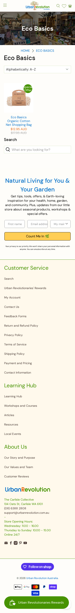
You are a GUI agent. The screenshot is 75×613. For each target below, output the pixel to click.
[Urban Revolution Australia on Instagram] (16, 544)
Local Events (12, 434)
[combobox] (59, 224)
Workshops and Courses (20, 406)
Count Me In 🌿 (37, 236)
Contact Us (11, 307)
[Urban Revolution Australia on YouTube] (25, 544)
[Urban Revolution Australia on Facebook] (11, 544)
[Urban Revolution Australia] (37, 6)
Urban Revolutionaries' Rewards (25, 288)
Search (9, 279)
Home (25, 50)
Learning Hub (13, 396)
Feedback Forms (15, 316)
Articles (9, 415)
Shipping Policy (14, 354)
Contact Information (17, 372)
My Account (12, 297)
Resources (11, 424)
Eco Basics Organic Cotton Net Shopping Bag (19, 121)
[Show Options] (67, 224)
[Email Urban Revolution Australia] (6, 544)
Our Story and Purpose (19, 457)
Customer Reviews (16, 476)
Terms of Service (15, 344)
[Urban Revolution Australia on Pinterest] (20, 544)
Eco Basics (45, 50)
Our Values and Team (18, 467)
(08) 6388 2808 (15, 508)
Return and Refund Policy (21, 325)
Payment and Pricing (18, 363)
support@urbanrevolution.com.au (26, 513)
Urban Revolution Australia (42, 578)
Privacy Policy (13, 335)
